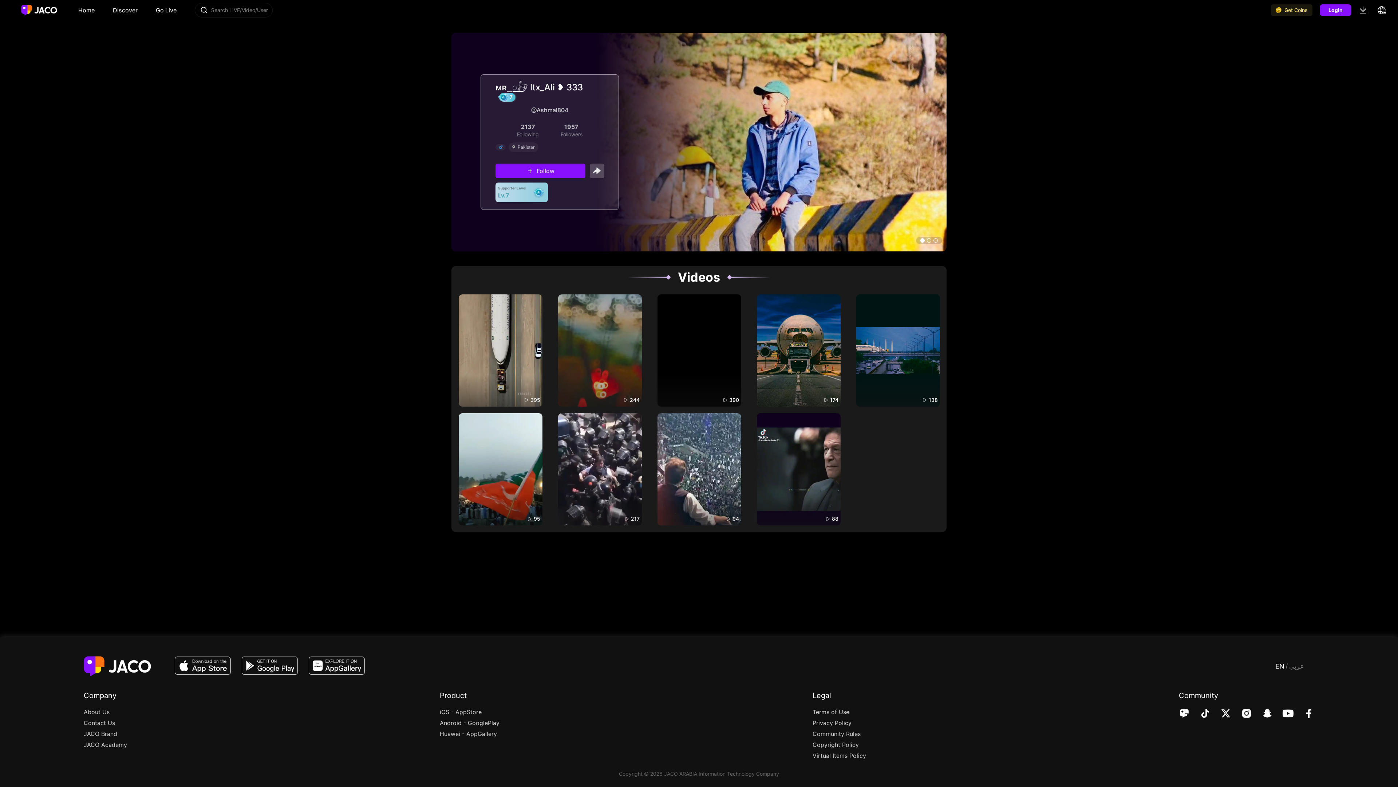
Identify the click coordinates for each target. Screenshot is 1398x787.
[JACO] (1184, 714)
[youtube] (1283, 714)
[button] (922, 240)
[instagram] (1241, 714)
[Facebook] (1304, 714)
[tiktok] (1200, 714)
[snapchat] (1262, 714)
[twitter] (1221, 714)
